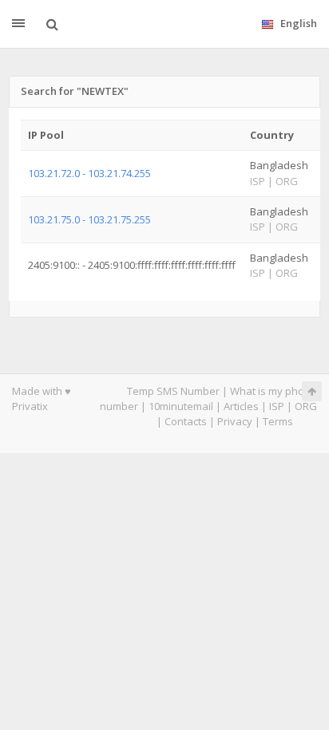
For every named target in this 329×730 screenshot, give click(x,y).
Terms (278, 421)
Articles (241, 406)
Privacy (234, 421)
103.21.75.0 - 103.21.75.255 (89, 219)
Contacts (185, 421)
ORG (306, 406)
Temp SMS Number (173, 391)
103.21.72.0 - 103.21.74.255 (89, 173)
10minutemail (181, 406)
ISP (276, 406)
